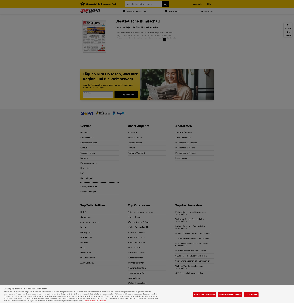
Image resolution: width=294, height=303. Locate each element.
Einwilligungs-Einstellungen (204, 295)
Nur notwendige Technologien (230, 295)
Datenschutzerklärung (91, 301)
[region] (147, 294)
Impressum (102, 301)
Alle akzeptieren (251, 295)
